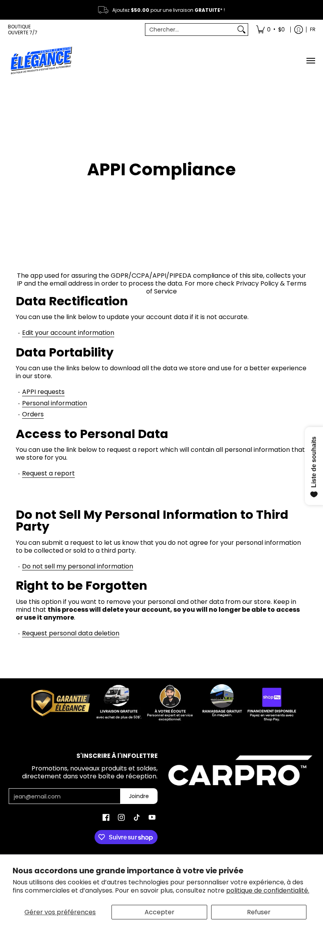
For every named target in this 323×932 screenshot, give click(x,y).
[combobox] (190, 29)
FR (313, 29)
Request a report (48, 473)
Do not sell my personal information (77, 566)
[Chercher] (241, 29)
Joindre (139, 796)
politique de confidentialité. (267, 890)
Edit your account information (68, 333)
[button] (105, 817)
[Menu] (310, 60)
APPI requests (43, 392)
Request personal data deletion (70, 633)
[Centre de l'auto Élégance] (41, 60)
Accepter (159, 912)
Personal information (54, 403)
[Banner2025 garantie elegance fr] (161, 701)
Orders (33, 414)
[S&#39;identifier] (298, 29)
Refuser (259, 912)
